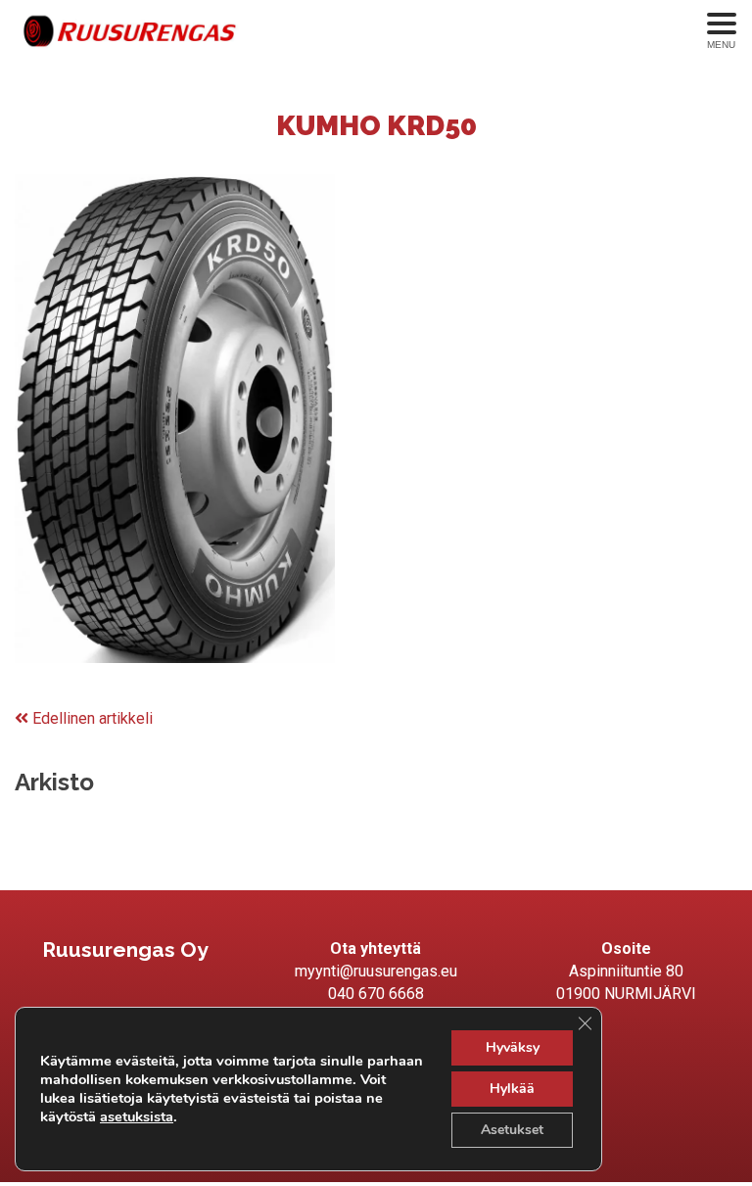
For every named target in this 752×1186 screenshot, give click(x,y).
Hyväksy (513, 1047)
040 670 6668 (376, 993)
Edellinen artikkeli (90, 718)
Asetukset (512, 1129)
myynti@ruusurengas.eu (376, 971)
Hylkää (512, 1088)
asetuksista (136, 1116)
